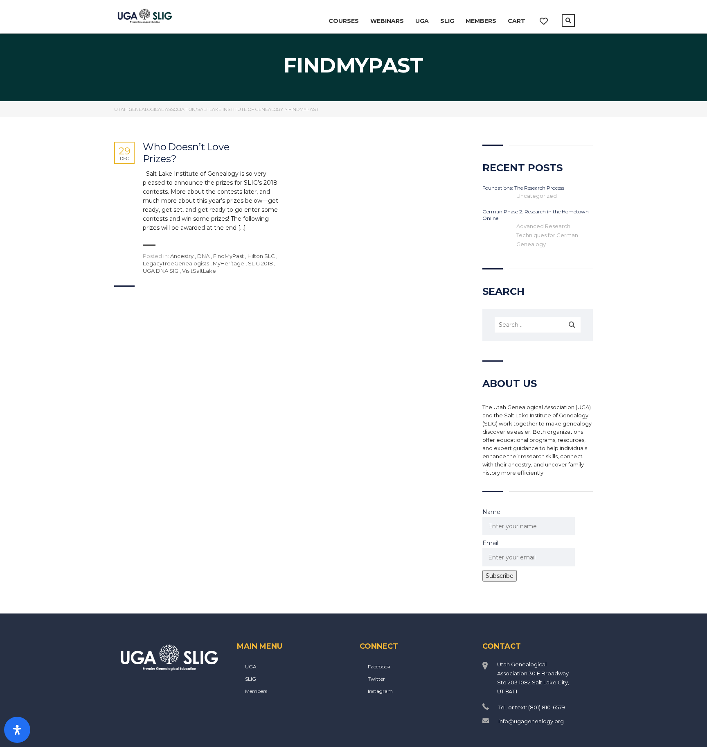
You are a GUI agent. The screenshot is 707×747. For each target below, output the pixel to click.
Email (490, 543)
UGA (422, 21)
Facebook (379, 666)
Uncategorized (536, 195)
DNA (203, 256)
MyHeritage (228, 263)
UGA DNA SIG (160, 270)
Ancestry (182, 256)
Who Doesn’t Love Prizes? (186, 153)
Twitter (376, 679)
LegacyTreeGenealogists (176, 263)
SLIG (447, 21)
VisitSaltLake (199, 270)
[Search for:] (537, 325)
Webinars (387, 21)
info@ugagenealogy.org (531, 721)
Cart (516, 21)
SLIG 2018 (260, 263)
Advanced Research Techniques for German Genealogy (547, 235)
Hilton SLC (261, 256)
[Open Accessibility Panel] (17, 730)
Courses (344, 21)
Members (481, 21)
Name (491, 512)
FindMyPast (228, 256)
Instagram (380, 691)
